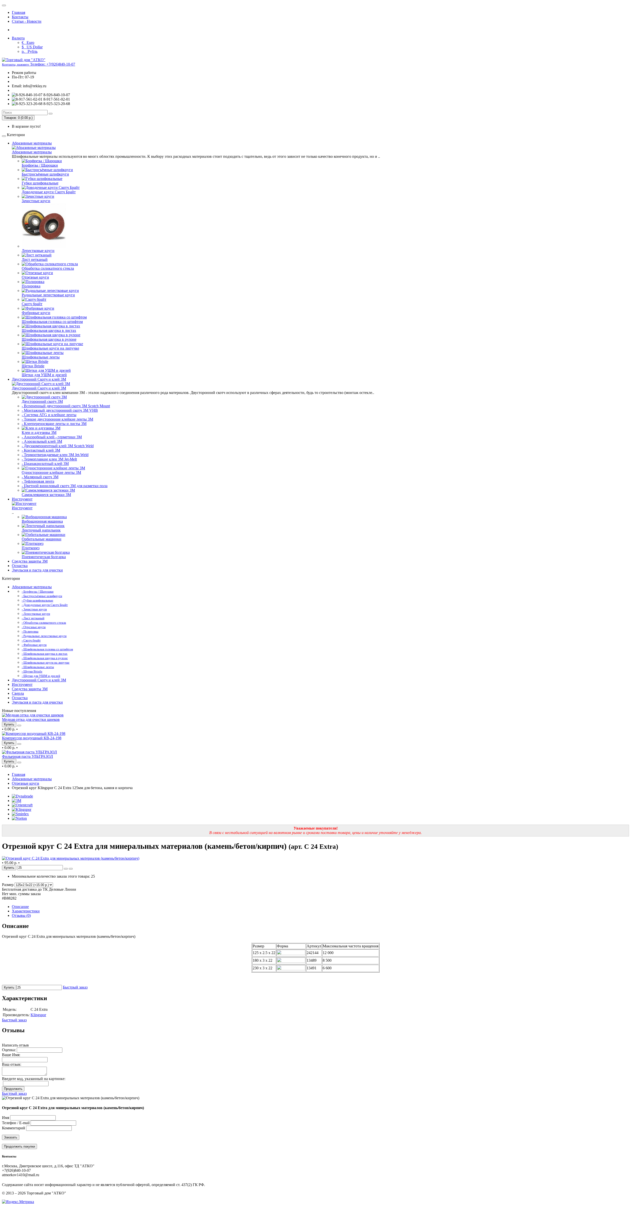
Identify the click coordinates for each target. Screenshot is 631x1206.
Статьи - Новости (26, 21)
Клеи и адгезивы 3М (39, 432)
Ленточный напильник (41, 530)
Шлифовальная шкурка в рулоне (49, 339)
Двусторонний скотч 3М (42, 401)
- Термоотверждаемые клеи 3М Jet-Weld (55, 455)
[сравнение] (19, 725)
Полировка (31, 286)
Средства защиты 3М (30, 561)
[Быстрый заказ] (66, 868)
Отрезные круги (35, 277)
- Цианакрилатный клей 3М (45, 463)
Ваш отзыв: (11, 1064)
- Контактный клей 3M (41, 450)
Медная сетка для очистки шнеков (31, 719)
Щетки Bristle (33, 366)
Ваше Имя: (11, 1055)
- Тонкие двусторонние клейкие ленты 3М (57, 419)
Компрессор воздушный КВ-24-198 (31, 738)
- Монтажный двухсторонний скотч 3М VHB (60, 410)
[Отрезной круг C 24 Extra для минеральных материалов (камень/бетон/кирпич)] (70, 858)
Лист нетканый (35, 259)
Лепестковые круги (38, 250)
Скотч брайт (32, 304)
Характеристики (26, 911)
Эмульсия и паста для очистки (37, 570)
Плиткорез (30, 548)
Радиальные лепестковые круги (48, 295)
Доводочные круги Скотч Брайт (49, 192)
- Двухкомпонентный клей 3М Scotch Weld (58, 446)
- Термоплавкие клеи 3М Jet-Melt (49, 459)
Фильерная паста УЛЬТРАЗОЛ (27, 756)
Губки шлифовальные (40, 183)
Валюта (18, 38)
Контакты (20, 17)
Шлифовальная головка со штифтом (52, 321)
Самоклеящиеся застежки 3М (46, 495)
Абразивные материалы (32, 143)
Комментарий (13, 1128)
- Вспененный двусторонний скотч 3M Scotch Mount (66, 406)
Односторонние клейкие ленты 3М (51, 472)
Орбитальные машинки (41, 539)
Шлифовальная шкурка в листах (49, 330)
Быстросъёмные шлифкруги (45, 174)
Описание (20, 906)
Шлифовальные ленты (41, 357)
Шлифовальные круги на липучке (50, 348)
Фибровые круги (36, 313)
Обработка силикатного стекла (48, 268)
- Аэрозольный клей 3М (42, 441)
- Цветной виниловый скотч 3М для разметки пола (64, 486)
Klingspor (38, 1015)
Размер (8, 885)
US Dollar (32, 47)
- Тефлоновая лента (38, 481)
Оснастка (20, 566)
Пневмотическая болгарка (44, 557)
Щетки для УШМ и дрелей (44, 375)
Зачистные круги (36, 201)
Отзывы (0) (21, 915)
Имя (5, 1118)
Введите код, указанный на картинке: (33, 1079)
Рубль (29, 51)
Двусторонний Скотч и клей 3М (39, 379)
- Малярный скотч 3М (40, 477)
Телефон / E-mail (16, 1123)
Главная (18, 12)
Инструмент (22, 499)
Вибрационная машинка (42, 521)
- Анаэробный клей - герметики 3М (52, 437)
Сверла (18, 693)
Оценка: (9, 1050)
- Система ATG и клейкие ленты (49, 415)
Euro (28, 42)
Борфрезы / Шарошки (40, 165)
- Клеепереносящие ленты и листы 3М (54, 424)
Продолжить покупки (19, 1146)
